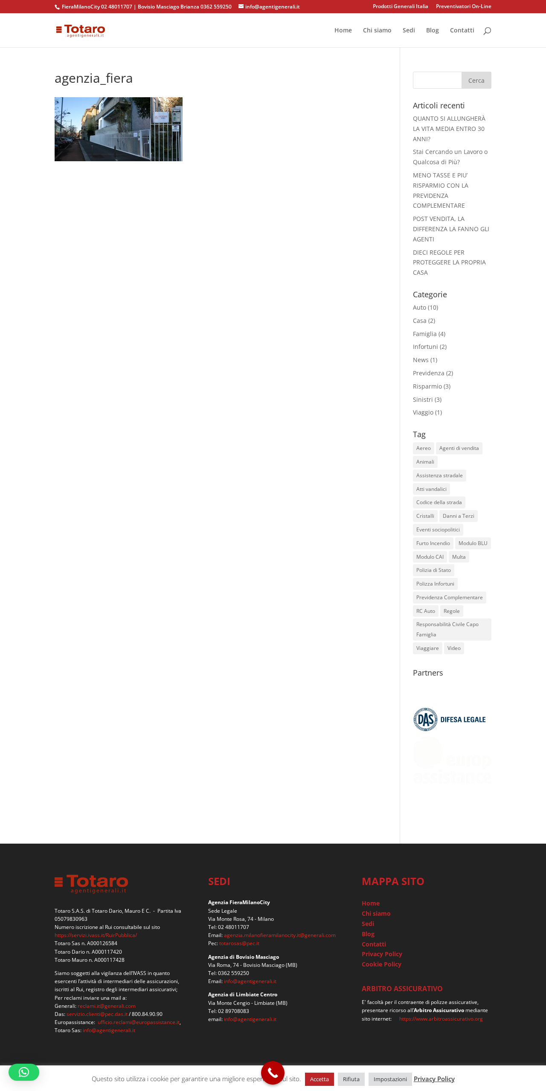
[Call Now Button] (273, 1073)
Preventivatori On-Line (463, 7)
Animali (425, 461)
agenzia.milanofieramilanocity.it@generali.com (280, 935)
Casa (420, 320)
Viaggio (423, 412)
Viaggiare (427, 648)
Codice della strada (439, 502)
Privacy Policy (382, 954)
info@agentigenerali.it (109, 1030)
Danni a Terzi (458, 515)
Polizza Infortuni (435, 583)
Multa (459, 556)
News (421, 360)
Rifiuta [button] (351, 1079)
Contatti (462, 30)
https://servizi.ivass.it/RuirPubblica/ (96, 935)
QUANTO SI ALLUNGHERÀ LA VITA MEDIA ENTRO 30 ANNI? (449, 128)
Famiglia (425, 334)
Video (454, 648)
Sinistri (423, 399)
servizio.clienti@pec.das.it (97, 1014)
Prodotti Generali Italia (400, 7)
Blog (432, 30)
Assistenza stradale (439, 475)
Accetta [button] (319, 1079)
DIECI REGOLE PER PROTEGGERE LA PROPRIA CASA (449, 262)
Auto (419, 307)
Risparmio (427, 386)
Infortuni (425, 346)
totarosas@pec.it (239, 943)
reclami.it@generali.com (107, 1006)
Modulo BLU (473, 543)
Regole (452, 611)
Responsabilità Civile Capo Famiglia (447, 629)
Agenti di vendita (459, 448)
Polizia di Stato (433, 570)
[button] (24, 1072)
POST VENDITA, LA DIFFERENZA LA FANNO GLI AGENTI (451, 229)
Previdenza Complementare (449, 597)
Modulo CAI (430, 556)
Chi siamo (377, 30)
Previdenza (428, 373)
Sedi (409, 30)
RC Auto (425, 611)
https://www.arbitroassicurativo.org (441, 1018)
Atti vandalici (431, 489)
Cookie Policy (381, 964)
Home (343, 30)
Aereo (423, 448)
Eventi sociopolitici (438, 529)
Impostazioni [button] (390, 1079)
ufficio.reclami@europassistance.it (139, 1022)
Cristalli (425, 515)
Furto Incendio (433, 543)
